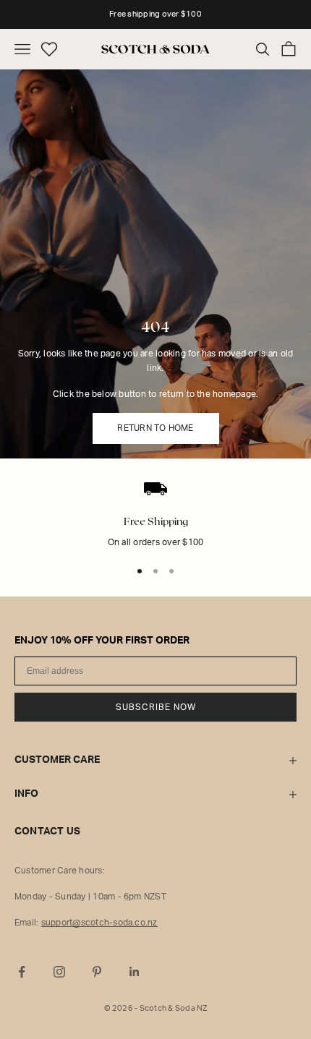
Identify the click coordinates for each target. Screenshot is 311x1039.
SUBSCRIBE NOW (156, 707)
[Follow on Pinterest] (97, 972)
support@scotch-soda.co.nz (99, 922)
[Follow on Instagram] (59, 972)
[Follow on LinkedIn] (134, 972)
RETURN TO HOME (155, 428)
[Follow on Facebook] (21, 972)
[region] (155, 525)
